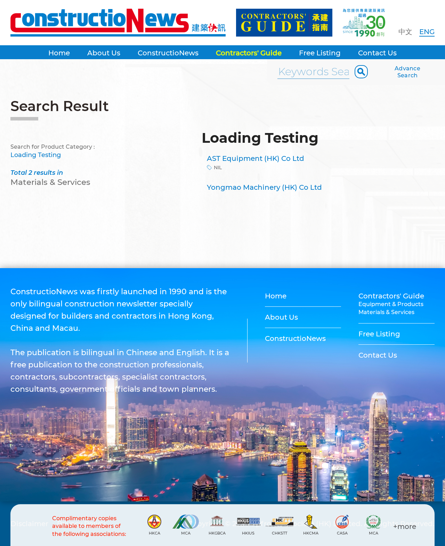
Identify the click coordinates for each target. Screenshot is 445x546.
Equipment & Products (390, 304)
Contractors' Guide (249, 53)
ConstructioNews (168, 53)
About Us (103, 53)
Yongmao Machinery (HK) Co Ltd (264, 187)
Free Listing (320, 53)
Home (59, 53)
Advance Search (407, 72)
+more (404, 526)
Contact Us (377, 53)
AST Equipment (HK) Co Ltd (255, 158)
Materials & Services (386, 312)
